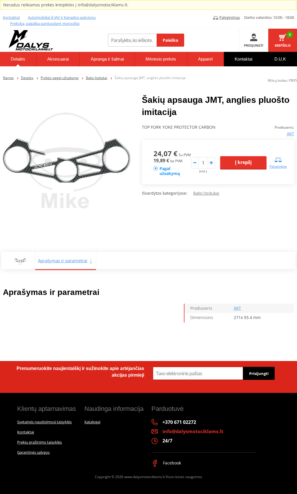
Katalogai (92, 421)
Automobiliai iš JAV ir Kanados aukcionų (62, 17)
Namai (8, 77)
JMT (290, 133)
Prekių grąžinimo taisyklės (39, 442)
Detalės (27, 77)
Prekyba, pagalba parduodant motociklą (44, 23)
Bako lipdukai (96, 77)
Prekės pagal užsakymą (60, 77)
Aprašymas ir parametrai (62, 260)
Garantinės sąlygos (33, 452)
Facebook (171, 463)
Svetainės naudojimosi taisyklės (44, 421)
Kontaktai (11, 17)
